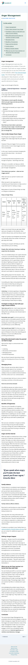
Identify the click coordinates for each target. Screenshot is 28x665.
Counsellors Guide (14, 651)
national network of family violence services (12, 529)
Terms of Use (14, 646)
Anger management (11, 27)
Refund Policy (14, 648)
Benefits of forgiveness (12, 42)
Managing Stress (10, 39)
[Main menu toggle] (25, 3)
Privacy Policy (14, 654)
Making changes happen (12, 48)
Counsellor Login (14, 649)
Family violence (10, 46)
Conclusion (8, 55)
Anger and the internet (12, 44)
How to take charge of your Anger (14, 29)
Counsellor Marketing (14, 653)
